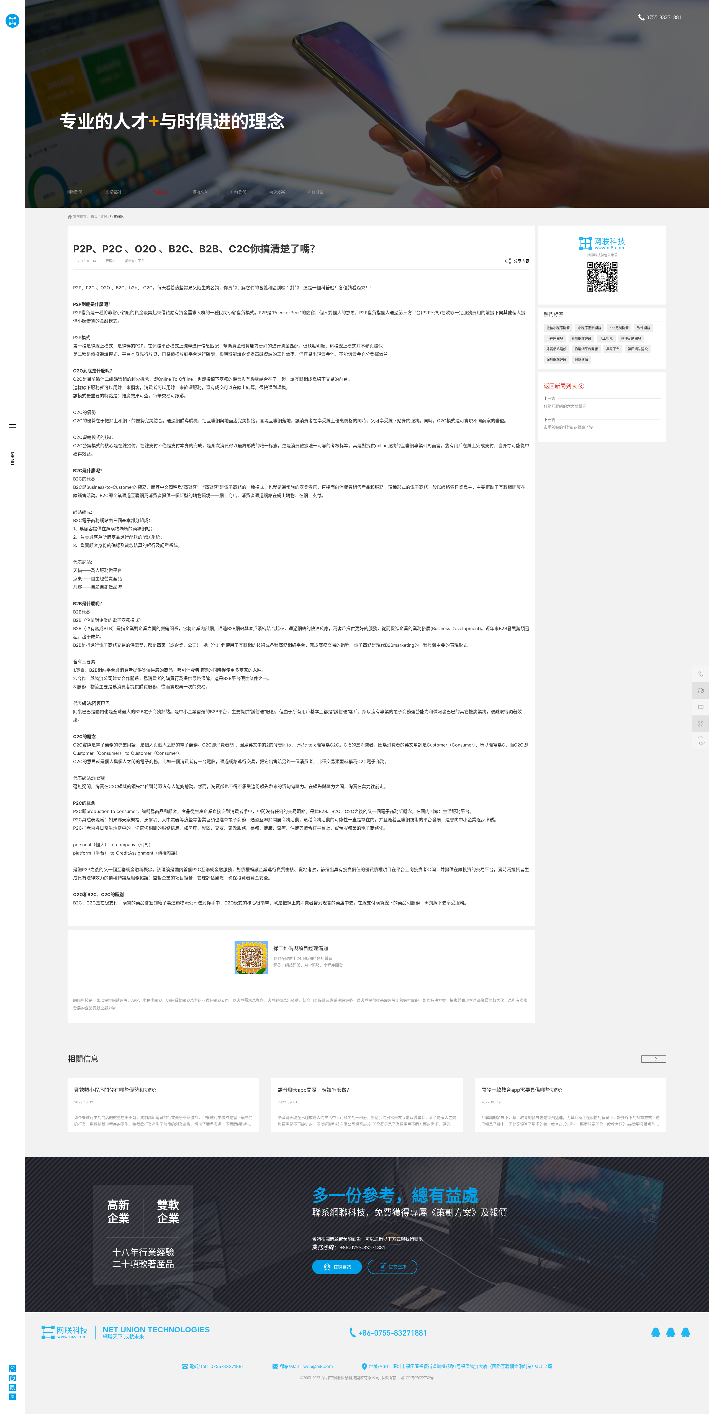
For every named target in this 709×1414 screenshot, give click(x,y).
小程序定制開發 (589, 328)
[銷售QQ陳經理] (670, 1332)
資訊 (104, 217)
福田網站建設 (638, 349)
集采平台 (613, 349)
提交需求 (398, 1267)
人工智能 (606, 338)
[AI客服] (12, 1368)
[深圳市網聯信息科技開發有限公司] (12, 21)
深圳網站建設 (556, 359)
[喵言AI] (12, 1378)
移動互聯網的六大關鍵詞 (565, 406)
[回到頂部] (700, 740)
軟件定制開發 (631, 338)
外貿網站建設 (556, 349)
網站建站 (581, 359)
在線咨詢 (342, 1267)
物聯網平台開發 (586, 349)
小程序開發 (554, 338)
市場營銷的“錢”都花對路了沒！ (570, 427)
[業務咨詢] (700, 690)
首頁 (94, 217)
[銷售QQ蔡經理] (655, 1332)
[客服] (700, 674)
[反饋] (700, 707)
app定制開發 (619, 328)
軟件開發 (643, 328)
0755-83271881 (664, 17)
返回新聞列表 (560, 386)
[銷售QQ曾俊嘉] (685, 1332)
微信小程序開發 (558, 328)
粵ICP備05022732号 (417, 1378)
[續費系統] (12, 1387)
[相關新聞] (653, 1059)
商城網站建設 (581, 338)
